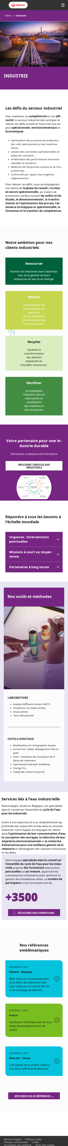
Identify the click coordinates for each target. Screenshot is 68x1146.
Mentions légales (12, 1139)
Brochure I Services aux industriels (34, 466)
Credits (35, 1142)
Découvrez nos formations (36, 912)
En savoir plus (34, 978)
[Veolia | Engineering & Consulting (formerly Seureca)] (18, 5)
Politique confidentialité (16, 1142)
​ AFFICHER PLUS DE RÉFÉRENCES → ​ (34, 1095)
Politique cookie (33, 1139)
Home (8, 15)
